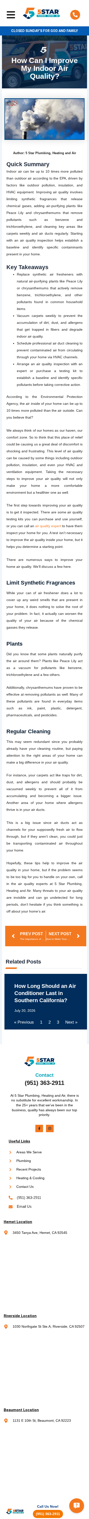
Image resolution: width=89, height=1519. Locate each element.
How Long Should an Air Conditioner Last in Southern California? (45, 993)
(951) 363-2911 (44, 1082)
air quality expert (48, 526)
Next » (71, 1022)
